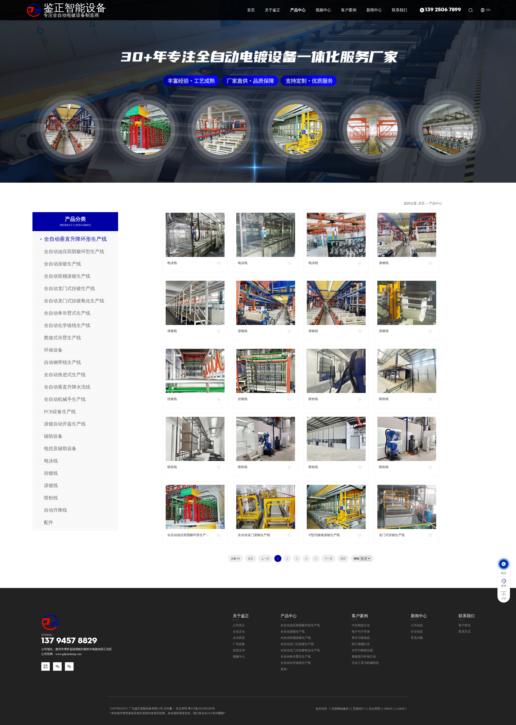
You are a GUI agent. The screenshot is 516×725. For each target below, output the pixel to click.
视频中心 (239, 656)
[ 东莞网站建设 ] (340, 708)
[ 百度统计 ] (358, 708)
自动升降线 (55, 510)
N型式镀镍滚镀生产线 (324, 535)
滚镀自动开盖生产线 (65, 423)
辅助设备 (53, 436)
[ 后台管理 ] (374, 708)
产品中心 (435, 203)
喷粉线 (51, 497)
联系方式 (465, 631)
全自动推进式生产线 (65, 374)
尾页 (343, 558)
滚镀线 (51, 485)
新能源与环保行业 (364, 656)
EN (488, 10)
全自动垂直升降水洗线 (67, 387)
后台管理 (181, 708)
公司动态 (417, 625)
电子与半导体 (361, 631)
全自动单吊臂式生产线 (67, 313)
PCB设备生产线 (60, 411)
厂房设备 (239, 644)
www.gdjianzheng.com (68, 654)
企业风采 (239, 637)
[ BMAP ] (388, 708)
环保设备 (53, 350)
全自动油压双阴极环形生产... (187, 535)
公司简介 (239, 625)
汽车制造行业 (361, 625)
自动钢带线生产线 (62, 362)
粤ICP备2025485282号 (201, 708)
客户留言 (465, 625)
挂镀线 (51, 473)
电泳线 (51, 460)
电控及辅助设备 (60, 448)
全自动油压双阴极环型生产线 (74, 251)
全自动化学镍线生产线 (67, 325)
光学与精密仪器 (362, 650)
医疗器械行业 (361, 644)
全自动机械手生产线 (65, 399)
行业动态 (417, 631)
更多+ (284, 669)
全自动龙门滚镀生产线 (254, 535)
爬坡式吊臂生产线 (62, 337)
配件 (48, 522)
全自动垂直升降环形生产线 (75, 239)
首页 (421, 203)
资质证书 (239, 650)
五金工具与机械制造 (365, 662)
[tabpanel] (258, 91)
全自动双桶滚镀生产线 (67, 276)
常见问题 (417, 637)
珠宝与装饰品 (361, 637)
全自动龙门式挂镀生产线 (69, 288)
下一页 (328, 558)
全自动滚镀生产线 (62, 263)
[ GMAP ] (400, 708)
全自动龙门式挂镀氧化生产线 (74, 300)
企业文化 (239, 631)
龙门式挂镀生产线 (392, 535)
